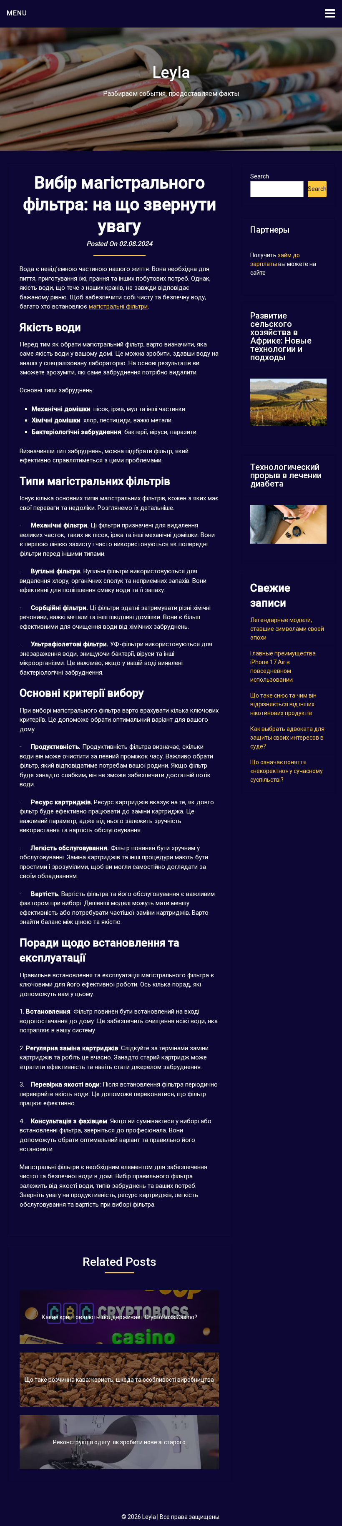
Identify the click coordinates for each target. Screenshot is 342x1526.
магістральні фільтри (118, 306)
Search (259, 176)
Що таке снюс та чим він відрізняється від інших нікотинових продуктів (283, 704)
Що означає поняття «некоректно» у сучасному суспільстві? (286, 771)
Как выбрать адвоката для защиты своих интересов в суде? (287, 737)
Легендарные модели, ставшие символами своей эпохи (287, 629)
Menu (17, 13)
